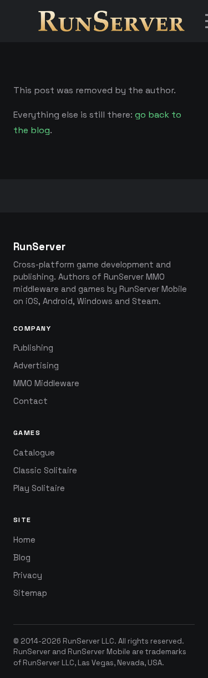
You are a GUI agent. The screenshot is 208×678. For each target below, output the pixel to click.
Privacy (27, 575)
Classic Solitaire (45, 470)
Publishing (33, 348)
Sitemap (30, 593)
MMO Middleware (46, 383)
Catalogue (34, 453)
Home (24, 540)
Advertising (36, 366)
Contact (30, 401)
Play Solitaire (39, 488)
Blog (22, 558)
